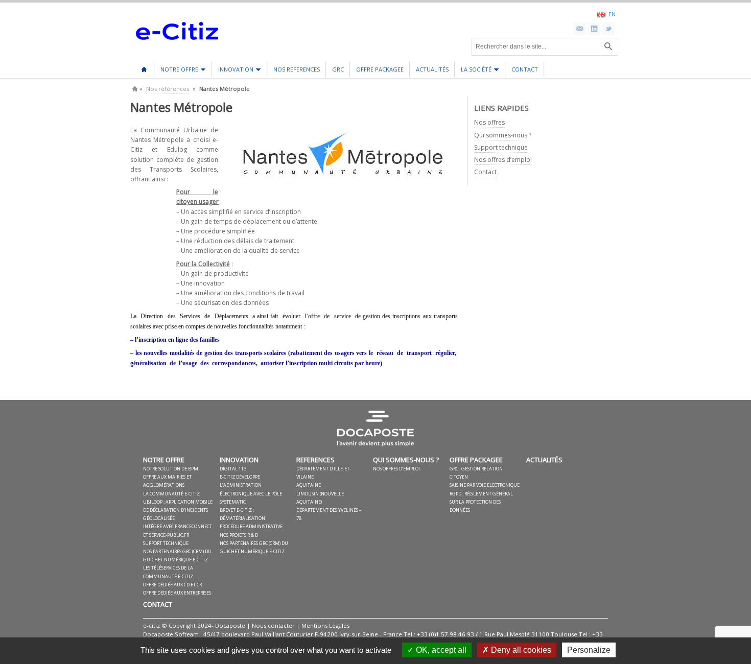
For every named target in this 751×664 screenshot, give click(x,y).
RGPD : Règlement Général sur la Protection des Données (481, 501)
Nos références (167, 88)
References (315, 459)
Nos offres (489, 122)
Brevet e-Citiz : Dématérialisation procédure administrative (251, 518)
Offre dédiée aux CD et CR (172, 584)
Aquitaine (308, 485)
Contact (524, 69)
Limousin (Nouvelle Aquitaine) (320, 497)
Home (134, 88)
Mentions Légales (325, 625)
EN (612, 13)
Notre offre (176, 71)
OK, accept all (440, 650)
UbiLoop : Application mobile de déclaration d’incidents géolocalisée (178, 510)
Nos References (296, 69)
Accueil (144, 66)
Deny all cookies (520, 650)
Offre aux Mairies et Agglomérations (167, 480)
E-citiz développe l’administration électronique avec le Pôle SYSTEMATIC (251, 489)
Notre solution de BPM (170, 468)
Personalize (589, 650)
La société (473, 71)
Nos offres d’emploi (503, 159)
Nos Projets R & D (239, 535)
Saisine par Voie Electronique (485, 485)
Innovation (233, 71)
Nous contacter (273, 625)
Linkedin (594, 28)
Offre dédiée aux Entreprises (177, 592)
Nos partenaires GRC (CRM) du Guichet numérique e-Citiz (177, 555)
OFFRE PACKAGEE (380, 69)
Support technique (501, 147)
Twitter (608, 28)
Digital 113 (233, 468)
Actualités (432, 69)
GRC (338, 69)
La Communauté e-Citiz (171, 493)
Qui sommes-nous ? (502, 135)
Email (580, 28)
